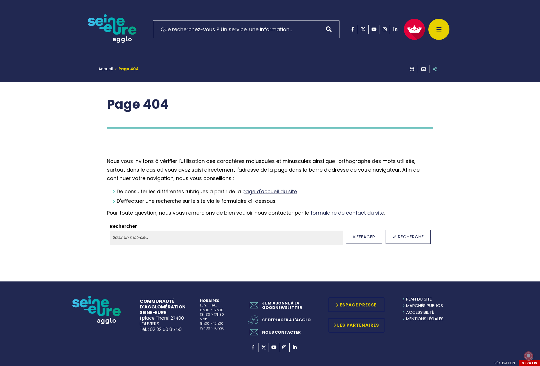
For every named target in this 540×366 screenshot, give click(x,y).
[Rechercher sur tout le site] (330, 29)
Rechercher (123, 226)
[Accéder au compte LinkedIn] (395, 29)
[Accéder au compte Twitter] (363, 29)
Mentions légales (425, 318)
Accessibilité (420, 312)
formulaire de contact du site (347, 212)
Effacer (366, 237)
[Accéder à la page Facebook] (352, 29)
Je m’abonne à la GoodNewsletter (282, 305)
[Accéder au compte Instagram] (384, 29)
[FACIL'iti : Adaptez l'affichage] (414, 29)
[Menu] (438, 29)
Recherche (411, 237)
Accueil (105, 69)
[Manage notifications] (528, 355)
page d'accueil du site (269, 191)
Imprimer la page (412, 69)
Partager (435, 69)
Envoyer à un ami (423, 69)
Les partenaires (358, 325)
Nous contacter (281, 332)
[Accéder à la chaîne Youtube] (374, 29)
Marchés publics (424, 305)
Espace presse (358, 305)
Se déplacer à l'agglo (286, 320)
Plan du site (419, 299)
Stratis (529, 363)
